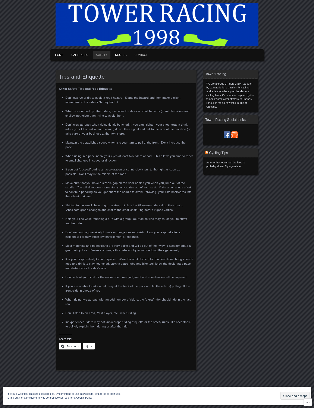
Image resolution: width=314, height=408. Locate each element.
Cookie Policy (84, 397)
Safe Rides (79, 55)
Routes (121, 55)
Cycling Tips (218, 153)
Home (59, 55)
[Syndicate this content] (206, 153)
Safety (101, 55)
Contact (141, 55)
